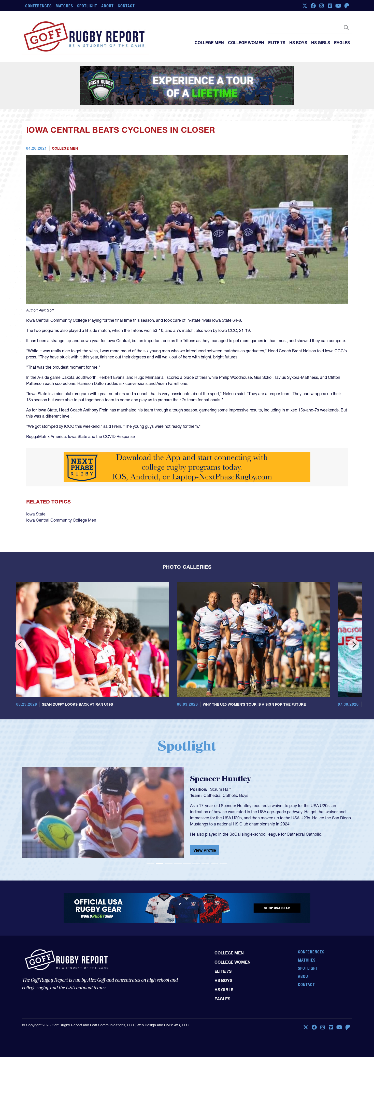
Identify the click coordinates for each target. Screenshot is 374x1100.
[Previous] (20, 644)
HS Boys (298, 42)
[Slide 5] (187, 863)
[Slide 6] (196, 863)
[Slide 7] (205, 863)
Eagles (342, 42)
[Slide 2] (159, 863)
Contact (126, 5)
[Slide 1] (150, 863)
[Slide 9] (223, 863)
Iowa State (36, 513)
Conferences (38, 5)
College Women (246, 42)
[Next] (353, 644)
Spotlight (87, 5)
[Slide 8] (214, 863)
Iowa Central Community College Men (61, 520)
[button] (46, 814)
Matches (64, 5)
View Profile (204, 851)
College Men (209, 42)
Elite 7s (276, 42)
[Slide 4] (178, 863)
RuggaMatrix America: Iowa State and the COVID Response (80, 436)
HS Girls (320, 42)
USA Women (215, 794)
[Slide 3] (168, 863)
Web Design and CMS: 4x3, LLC (163, 1025)
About (107, 5)
